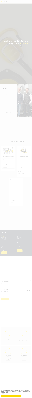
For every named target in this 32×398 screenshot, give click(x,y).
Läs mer (2, 393)
